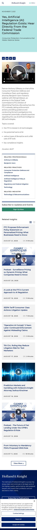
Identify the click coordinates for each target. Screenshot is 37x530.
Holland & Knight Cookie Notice (24, 509)
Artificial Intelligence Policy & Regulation (14, 180)
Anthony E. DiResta (11, 160)
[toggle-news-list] (34, 222)
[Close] (34, 501)
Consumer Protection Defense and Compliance (16, 171)
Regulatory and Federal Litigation (16, 184)
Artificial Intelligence (11, 176)
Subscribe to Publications (18, 498)
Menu (33, 3)
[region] (18, 513)
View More (18, 463)
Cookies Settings (18, 513)
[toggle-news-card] (30, 222)
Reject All (18, 519)
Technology (8, 187)
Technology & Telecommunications (16, 194)
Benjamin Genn (9, 163)
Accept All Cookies (18, 524)
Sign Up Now (18, 209)
